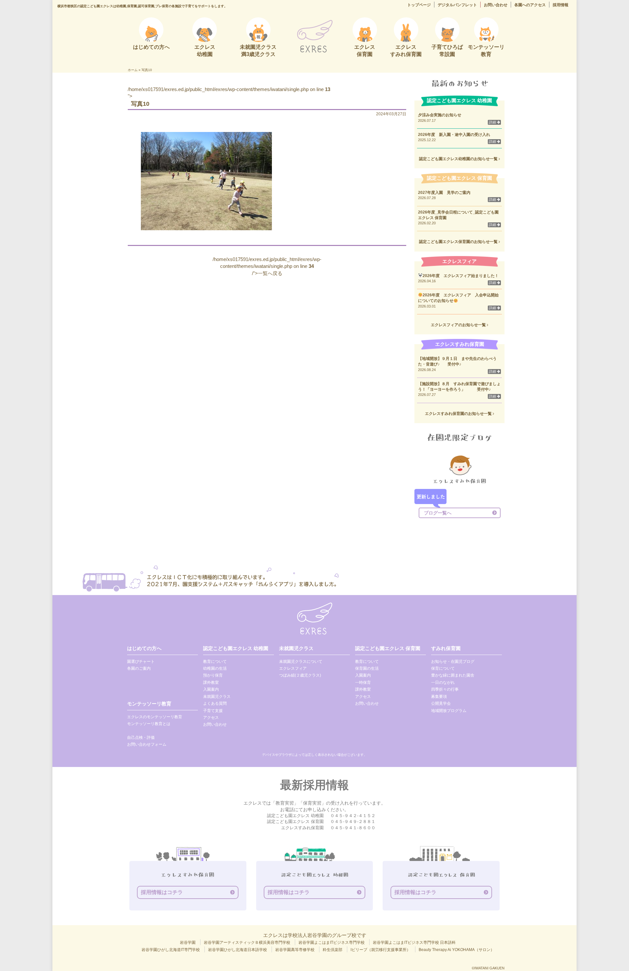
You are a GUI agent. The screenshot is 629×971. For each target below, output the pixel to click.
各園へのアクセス (530, 5)
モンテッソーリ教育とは (148, 723)
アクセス (211, 717)
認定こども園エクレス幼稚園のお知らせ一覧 (459, 159)
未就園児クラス (217, 696)
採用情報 (560, 5)
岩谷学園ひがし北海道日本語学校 (237, 949)
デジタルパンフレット (457, 5)
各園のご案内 (139, 668)
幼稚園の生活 (215, 668)
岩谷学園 (188, 942)
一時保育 (363, 682)
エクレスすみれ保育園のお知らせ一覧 (459, 413)
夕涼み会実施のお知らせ (439, 115)
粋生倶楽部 (332, 949)
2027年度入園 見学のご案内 (444, 192)
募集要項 (439, 696)
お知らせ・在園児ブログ (452, 661)
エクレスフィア (293, 668)
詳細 (493, 122)
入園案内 (211, 689)
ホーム (133, 70)
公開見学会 (441, 703)
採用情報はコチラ (162, 892)
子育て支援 (213, 710)
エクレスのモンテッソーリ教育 (154, 717)
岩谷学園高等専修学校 (294, 949)
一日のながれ (443, 682)
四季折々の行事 (445, 689)
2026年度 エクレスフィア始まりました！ (461, 275)
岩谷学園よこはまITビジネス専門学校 (331, 942)
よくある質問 (215, 703)
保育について (443, 668)
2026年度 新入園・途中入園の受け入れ (454, 134)
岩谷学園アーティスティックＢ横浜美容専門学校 (247, 942)
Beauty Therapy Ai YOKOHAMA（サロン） (456, 949)
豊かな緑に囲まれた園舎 (452, 675)
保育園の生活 (367, 668)
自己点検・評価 (141, 737)
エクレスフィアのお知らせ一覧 (459, 325)
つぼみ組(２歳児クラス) (300, 675)
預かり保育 (213, 675)
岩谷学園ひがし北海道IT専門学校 (171, 949)
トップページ (419, 5)
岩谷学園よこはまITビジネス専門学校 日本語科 (414, 942)
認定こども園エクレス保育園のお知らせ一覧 (459, 241)
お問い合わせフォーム (146, 744)
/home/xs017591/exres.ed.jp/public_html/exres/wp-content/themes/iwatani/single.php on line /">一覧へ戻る (267, 266)
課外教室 (211, 682)
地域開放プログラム (449, 710)
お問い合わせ (495, 5)
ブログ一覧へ (437, 512)
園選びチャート (141, 661)
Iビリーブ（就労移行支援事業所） (380, 949)
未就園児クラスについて (300, 661)
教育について (215, 661)
